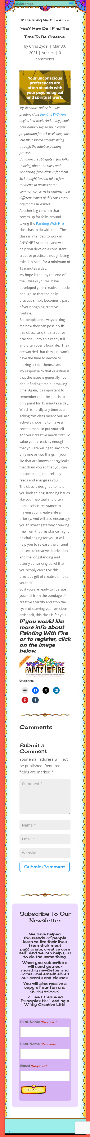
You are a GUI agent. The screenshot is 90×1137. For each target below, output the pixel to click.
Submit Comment (44, 866)
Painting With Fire (53, 114)
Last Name (38, 1044)
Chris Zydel (39, 46)
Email (33, 1066)
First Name (38, 1022)
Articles (48, 52)
